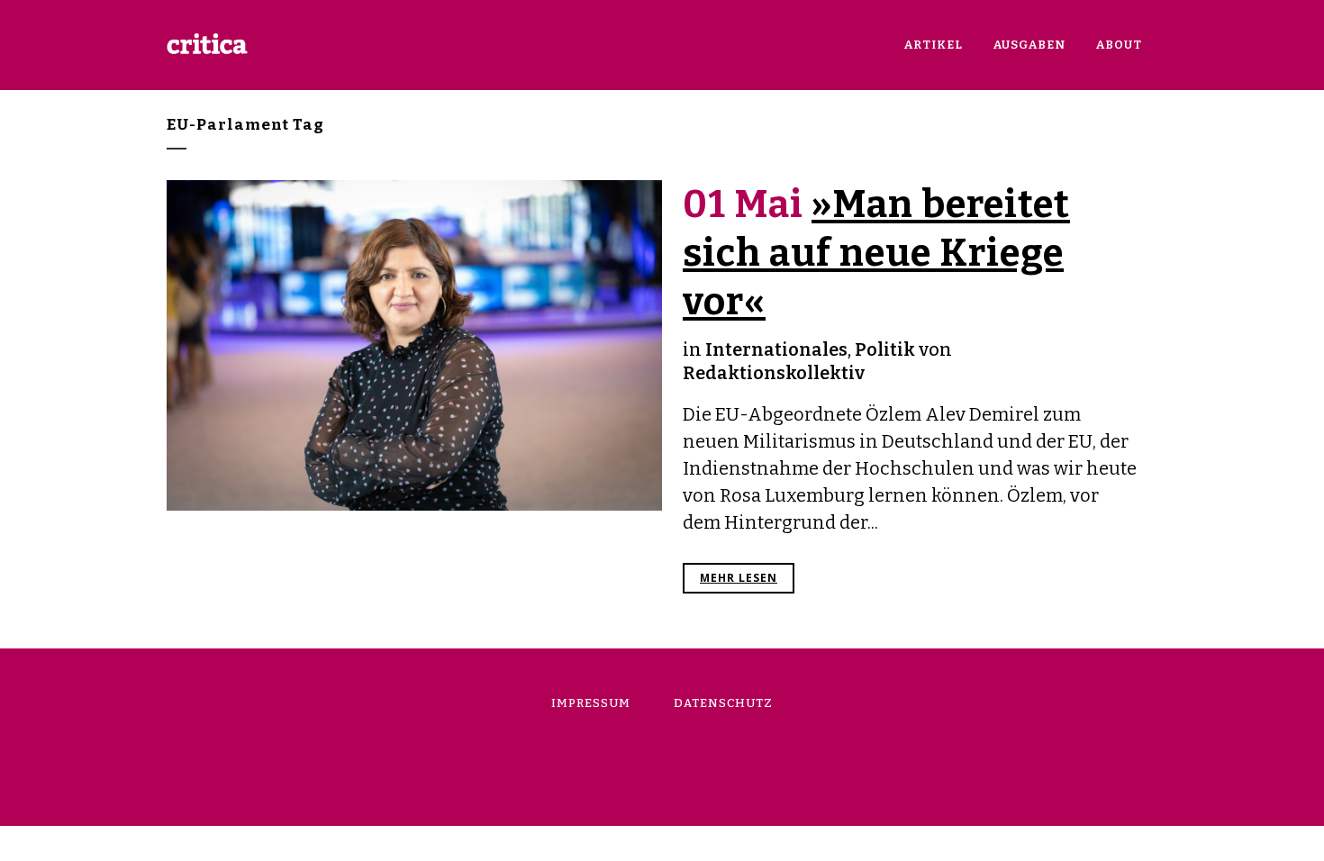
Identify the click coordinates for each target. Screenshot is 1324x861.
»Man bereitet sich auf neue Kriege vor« (876, 253)
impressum (590, 703)
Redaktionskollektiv (774, 373)
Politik (885, 349)
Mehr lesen (738, 577)
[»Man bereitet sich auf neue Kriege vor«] (414, 345)
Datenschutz (723, 703)
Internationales (776, 349)
